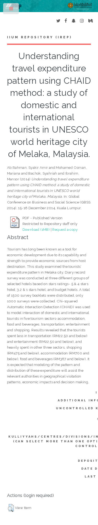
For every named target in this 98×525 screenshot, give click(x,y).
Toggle (11, 10)
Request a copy (65, 229)
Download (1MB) (36, 229)
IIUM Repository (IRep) (39, 37)
